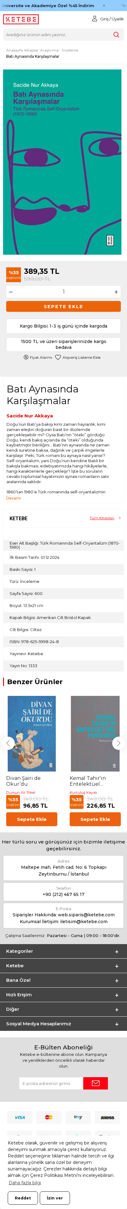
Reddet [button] (23, 1198)
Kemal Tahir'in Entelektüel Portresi (88, 781)
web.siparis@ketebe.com (86, 915)
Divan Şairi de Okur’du (23, 781)
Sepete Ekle (63, 306)
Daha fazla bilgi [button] (25, 1183)
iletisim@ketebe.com (84, 921)
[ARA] (116, 34)
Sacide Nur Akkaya (29, 416)
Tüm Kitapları (102, 518)
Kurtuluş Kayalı (83, 792)
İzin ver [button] (55, 1198)
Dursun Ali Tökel (20, 792)
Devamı (13, 498)
